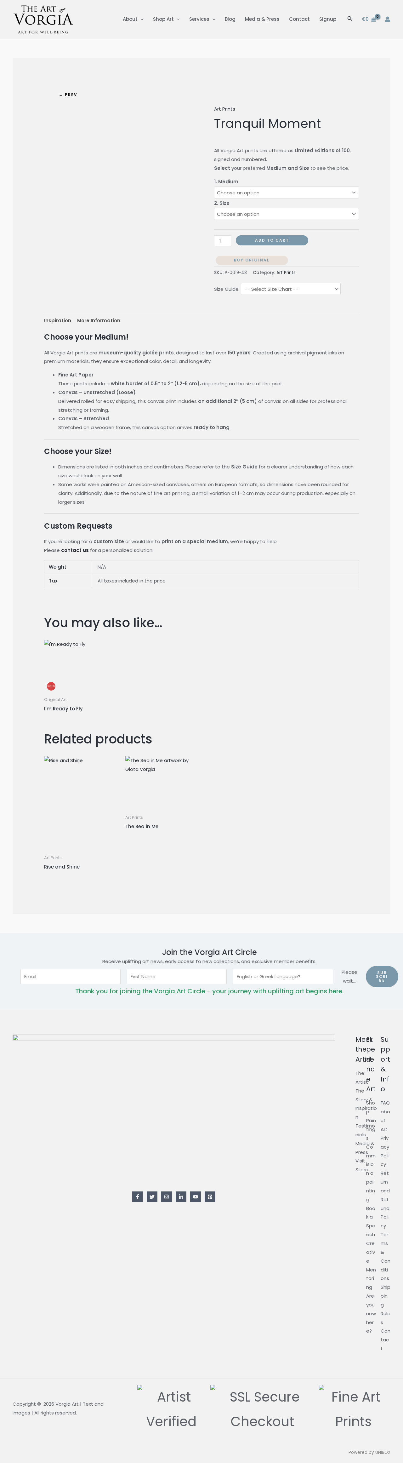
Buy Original (252, 260)
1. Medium (226, 181)
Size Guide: (227, 289)
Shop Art (163, 19)
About (130, 19)
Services (199, 19)
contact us (75, 550)
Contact (299, 19)
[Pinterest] (210, 1196)
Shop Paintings (371, 1120)
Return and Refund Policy (385, 1199)
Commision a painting (371, 1173)
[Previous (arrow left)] (11, 731)
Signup (327, 19)
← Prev (68, 94)
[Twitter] (152, 1196)
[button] (141, 19)
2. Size (222, 203)
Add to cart (272, 240)
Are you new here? (371, 1313)
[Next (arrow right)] (392, 731)
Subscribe (382, 976)
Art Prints (224, 109)
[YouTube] (195, 1196)
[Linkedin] (181, 1196)
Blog (230, 19)
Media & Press (262, 19)
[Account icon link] (387, 19)
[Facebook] (137, 1196)
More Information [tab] (98, 320)
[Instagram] (166, 1196)
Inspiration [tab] (57, 320)
